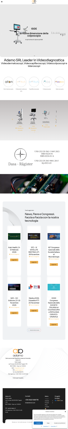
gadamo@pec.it (19, 370)
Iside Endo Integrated (53, 122)
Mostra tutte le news (34, 330)
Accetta (38, 423)
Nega (48, 423)
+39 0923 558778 (31, 400)
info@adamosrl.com (19, 368)
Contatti (47, 406)
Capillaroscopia (34, 89)
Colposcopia (47, 89)
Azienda (47, 401)
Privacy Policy (53, 426)
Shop (46, 405)
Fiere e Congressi (14, 254)
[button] (65, 411)
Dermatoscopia (8, 89)
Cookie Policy (45, 426)
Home (46, 399)
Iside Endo (40, 122)
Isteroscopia (59, 89)
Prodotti (47, 403)
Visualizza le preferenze (59, 423)
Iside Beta (27, 122)
